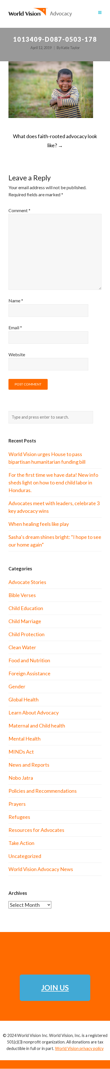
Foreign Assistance (29, 673)
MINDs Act (21, 751)
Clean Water (22, 647)
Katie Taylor (70, 48)
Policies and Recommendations (42, 791)
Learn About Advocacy (33, 712)
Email (15, 327)
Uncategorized (24, 856)
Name (15, 300)
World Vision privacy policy (79, 1048)
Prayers (17, 804)
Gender (16, 686)
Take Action (21, 843)
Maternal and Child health (36, 725)
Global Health (23, 699)
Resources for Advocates (36, 830)
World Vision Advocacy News (40, 869)
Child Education (25, 608)
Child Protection (26, 634)
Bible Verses (22, 595)
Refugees (19, 817)
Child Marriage (24, 621)
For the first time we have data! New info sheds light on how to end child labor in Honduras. (53, 482)
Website (16, 354)
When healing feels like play (38, 524)
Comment (19, 210)
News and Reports (28, 765)
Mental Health (24, 738)
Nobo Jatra (20, 778)
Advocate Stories (27, 582)
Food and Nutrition (29, 660)
